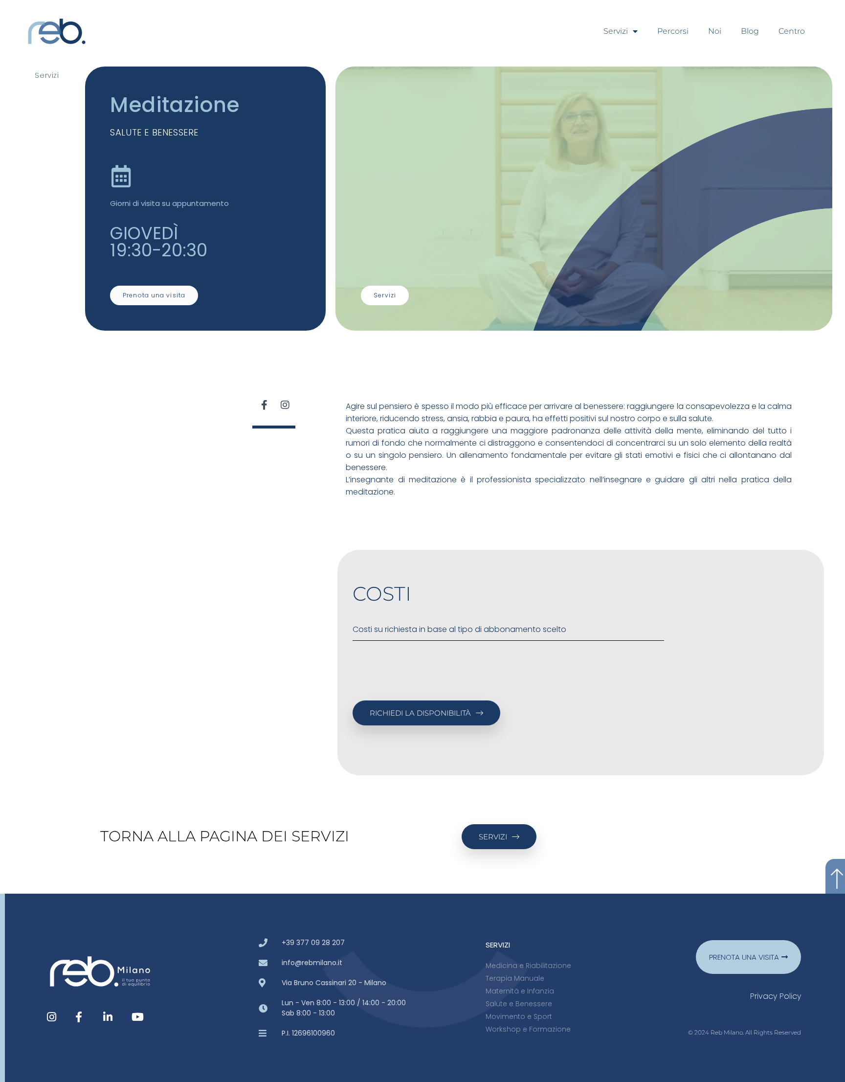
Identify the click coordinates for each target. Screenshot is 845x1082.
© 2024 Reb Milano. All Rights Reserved (744, 1032)
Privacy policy (775, 996)
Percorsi (673, 31)
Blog (750, 31)
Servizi (615, 31)
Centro (791, 31)
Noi (714, 31)
